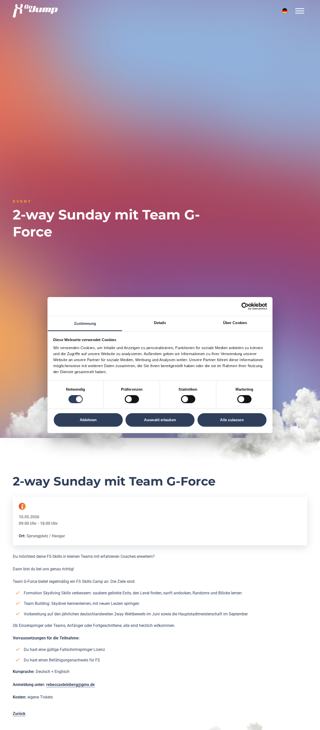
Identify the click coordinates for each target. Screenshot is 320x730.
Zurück (19, 713)
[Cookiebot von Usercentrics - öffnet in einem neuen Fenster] (245, 306)
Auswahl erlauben (160, 420)
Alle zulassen (232, 420)
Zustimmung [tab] (85, 323)
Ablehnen (88, 420)
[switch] (132, 399)
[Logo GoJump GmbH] (35, 11)
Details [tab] (160, 322)
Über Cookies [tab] (235, 322)
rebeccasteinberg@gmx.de (70, 684)
